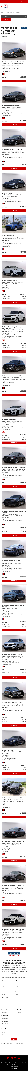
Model (16, 986)
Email (4, 1035)
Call (3, 1031)
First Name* (4, 1009)
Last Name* (18, 1009)
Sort (25, 27)
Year (16, 980)
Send (14, 1039)
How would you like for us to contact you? (11, 1028)
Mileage (3, 991)
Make (2, 986)
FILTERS (6, 19)
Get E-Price (14, 81)
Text (3, 1033)
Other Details (4, 997)
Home (2, 12)
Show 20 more (14, 953)
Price (16, 991)
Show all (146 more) (14, 955)
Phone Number (4, 1021)
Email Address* (4, 1015)
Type (2, 980)
